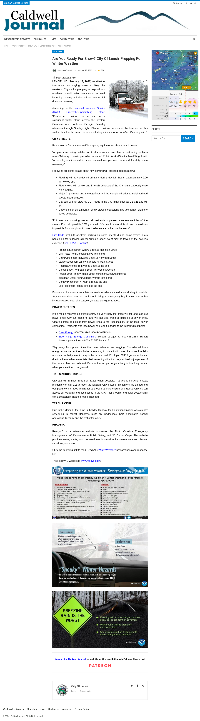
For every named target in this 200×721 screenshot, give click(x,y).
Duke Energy (66, 332)
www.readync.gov (90, 461)
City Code (58, 235)
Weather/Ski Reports (17, 39)
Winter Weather (107, 450)
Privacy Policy (82, 709)
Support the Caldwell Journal (70, 659)
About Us (83, 39)
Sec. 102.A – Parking (75, 243)
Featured (57, 51)
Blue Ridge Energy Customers (77, 336)
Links (53, 39)
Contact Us (67, 39)
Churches (40, 39)
